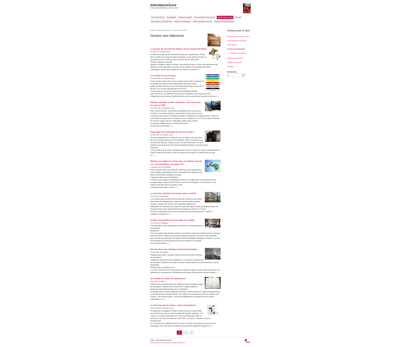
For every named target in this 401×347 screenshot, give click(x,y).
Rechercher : (232, 72)
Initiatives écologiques (182, 21)
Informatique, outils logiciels (161, 21)
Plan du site (154, 343)
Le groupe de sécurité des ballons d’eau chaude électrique (178, 49)
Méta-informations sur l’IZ (202, 21)
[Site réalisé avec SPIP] (247, 341)
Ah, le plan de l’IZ (157, 17)
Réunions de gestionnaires (224, 21)
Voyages (230, 66)
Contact (174, 343)
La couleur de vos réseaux (163, 75)
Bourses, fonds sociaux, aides (238, 36)
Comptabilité (171, 17)
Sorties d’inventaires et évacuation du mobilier (172, 220)
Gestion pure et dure (225, 17)
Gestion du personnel (235, 58)
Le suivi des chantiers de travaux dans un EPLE (173, 193)
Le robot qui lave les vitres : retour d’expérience (173, 305)
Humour (238, 17)
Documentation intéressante (204, 17)
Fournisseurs (232, 45)
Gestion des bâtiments (236, 49)
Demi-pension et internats (236, 41)
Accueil (152, 30)
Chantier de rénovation (238, 53)
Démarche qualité (185, 17)
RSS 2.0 (181, 343)
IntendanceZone (163, 5)
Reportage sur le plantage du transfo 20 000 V (172, 132)
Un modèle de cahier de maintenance (168, 278)
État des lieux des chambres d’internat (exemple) (173, 249)
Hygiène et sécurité (234, 62)
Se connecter (165, 343)
